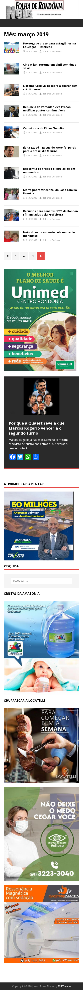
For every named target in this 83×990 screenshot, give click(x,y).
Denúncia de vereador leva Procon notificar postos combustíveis (47, 108)
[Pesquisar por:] (41, 581)
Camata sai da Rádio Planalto (43, 128)
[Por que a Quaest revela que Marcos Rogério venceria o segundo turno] (41, 396)
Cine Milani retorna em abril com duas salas (49, 66)
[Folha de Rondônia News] (41, 17)
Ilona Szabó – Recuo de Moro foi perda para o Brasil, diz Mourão (49, 149)
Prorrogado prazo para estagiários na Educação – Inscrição (49, 45)
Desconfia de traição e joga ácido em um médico (49, 170)
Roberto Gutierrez (52, 51)
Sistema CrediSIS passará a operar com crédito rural (50, 87)
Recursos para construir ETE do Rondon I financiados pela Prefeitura (50, 212)
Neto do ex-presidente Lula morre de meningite (49, 233)
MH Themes (64, 986)
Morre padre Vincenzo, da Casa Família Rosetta (50, 191)
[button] (77, 23)
